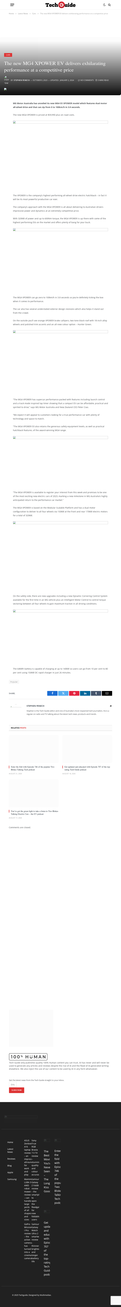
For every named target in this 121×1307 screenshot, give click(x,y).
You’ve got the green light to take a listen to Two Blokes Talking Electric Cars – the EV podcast (34, 812)
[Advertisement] (47, 184)
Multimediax (45, 1295)
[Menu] (12, 4)
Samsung (12, 1179)
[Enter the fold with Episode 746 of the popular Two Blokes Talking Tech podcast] (34, 749)
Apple (10, 1172)
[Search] (109, 4)
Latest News (10, 1150)
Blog (9, 1165)
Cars (8, 55)
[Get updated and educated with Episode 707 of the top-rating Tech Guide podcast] (87, 749)
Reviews (11, 1158)
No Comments (87, 80)
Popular (14, 681)
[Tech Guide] (60, 5)
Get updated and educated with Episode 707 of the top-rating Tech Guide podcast (87, 768)
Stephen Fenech (22, 80)
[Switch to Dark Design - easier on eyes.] (104, 5)
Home (10, 1142)
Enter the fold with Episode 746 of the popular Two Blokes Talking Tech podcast (32, 768)
